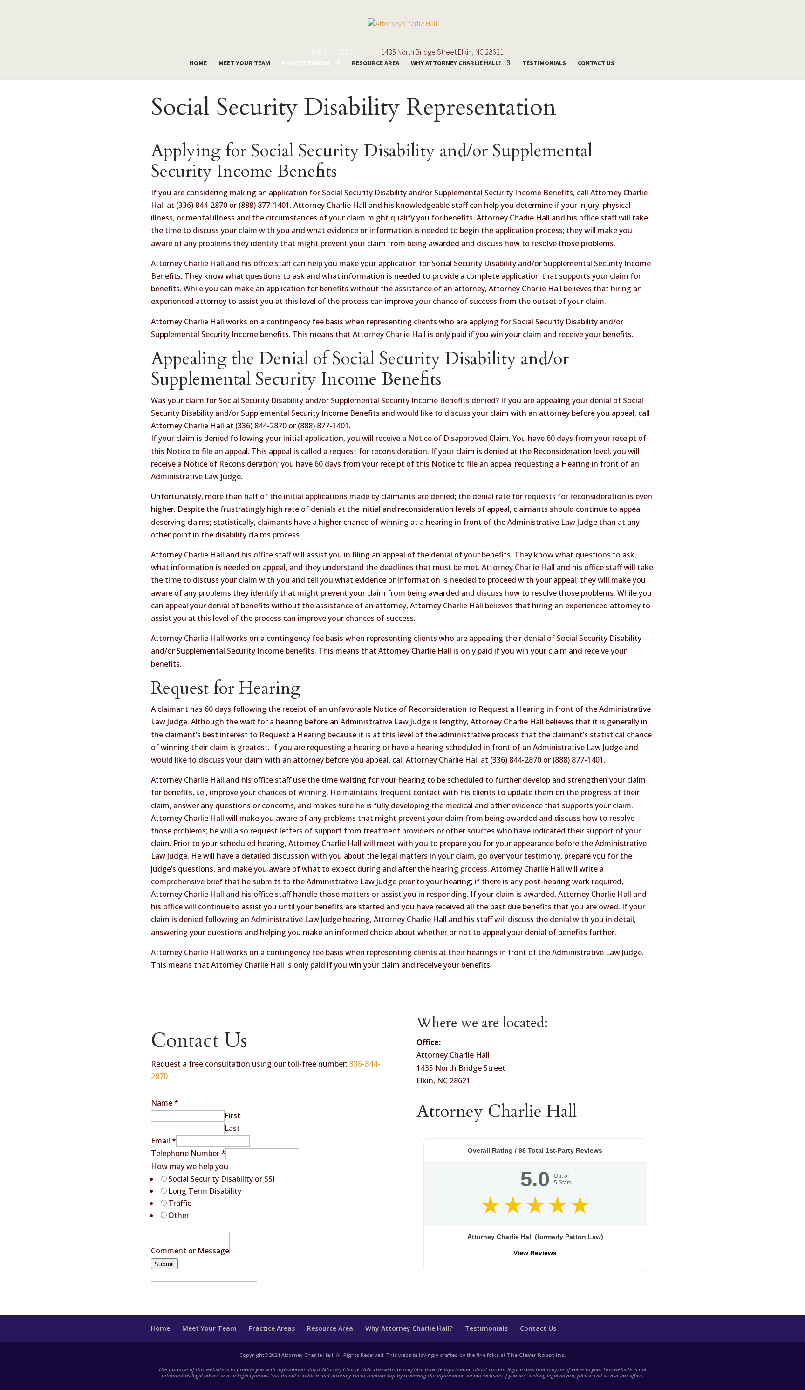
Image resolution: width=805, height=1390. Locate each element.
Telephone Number (188, 1153)
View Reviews (535, 1253)
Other (178, 1215)
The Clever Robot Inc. (536, 1354)
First (232, 1115)
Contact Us (596, 63)
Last (232, 1128)
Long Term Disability (204, 1191)
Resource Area (375, 63)
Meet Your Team (244, 63)
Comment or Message (190, 1250)
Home (198, 63)
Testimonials (544, 63)
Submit (164, 1263)
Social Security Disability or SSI (221, 1179)
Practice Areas (306, 63)
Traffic (179, 1203)
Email (163, 1140)
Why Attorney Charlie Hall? (456, 63)
